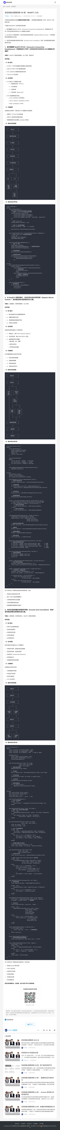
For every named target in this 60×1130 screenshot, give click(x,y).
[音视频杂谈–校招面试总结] (12, 1056)
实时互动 (17, 1123)
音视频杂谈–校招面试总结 (29, 1053)
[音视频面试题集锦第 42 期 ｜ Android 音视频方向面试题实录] (12, 1096)
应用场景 (35, 1123)
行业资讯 (23, 1123)
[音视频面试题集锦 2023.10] (12, 1043)
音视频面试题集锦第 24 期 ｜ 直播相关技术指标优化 (37, 1079)
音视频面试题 (10, 1019)
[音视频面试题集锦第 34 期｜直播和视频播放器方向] (12, 1110)
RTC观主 (7, 16)
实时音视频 (39, 16)
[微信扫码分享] (44, 1030)
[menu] (55, 2)
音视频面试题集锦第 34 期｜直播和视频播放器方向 (38, 1107)
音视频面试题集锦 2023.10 (30, 1040)
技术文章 (29, 1123)
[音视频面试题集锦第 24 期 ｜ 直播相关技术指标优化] (12, 1081)
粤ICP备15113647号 (35, 1126)
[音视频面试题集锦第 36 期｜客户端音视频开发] (12, 1069)
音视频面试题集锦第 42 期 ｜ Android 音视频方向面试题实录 (37, 1093)
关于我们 (42, 1123)
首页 (4, 6)
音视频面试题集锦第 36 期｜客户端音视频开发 (36, 1065)
